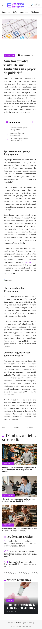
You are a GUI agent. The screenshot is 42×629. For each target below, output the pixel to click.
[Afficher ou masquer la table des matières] (26, 122)
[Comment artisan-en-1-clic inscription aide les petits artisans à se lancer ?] (19, 516)
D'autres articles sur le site (19, 437)
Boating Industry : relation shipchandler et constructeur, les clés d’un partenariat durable (19, 469)
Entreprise (8, 464)
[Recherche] (32, 5)
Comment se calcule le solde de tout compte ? (20, 606)
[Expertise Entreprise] (15, 5)
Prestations (9, 495)
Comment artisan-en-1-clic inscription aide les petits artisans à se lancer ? (19, 529)
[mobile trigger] (4, 5)
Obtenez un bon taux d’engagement (17, 134)
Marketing (9, 55)
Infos (10, 600)
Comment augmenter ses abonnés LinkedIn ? (19, 139)
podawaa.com (29, 262)
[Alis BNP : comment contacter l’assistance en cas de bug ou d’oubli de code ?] (19, 486)
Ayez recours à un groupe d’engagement (19, 129)
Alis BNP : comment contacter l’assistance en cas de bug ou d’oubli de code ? (18, 500)
